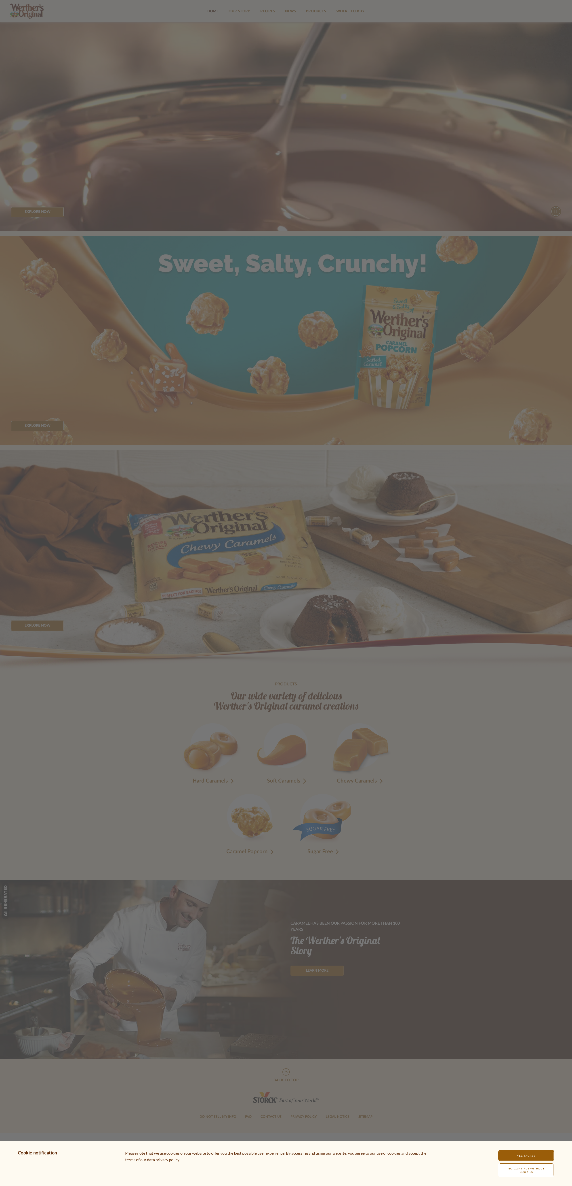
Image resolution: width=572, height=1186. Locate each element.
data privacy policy (163, 1159)
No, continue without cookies (526, 1170)
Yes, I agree (526, 1155)
